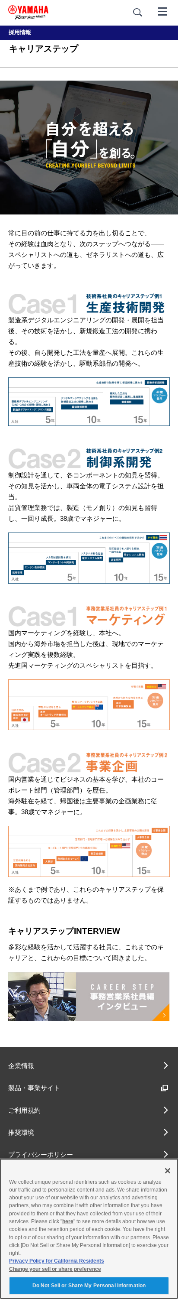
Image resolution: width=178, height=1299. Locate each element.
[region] (89, 1229)
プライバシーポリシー (40, 1154)
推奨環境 (21, 1132)
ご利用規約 (24, 1110)
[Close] (167, 1170)
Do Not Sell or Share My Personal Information (89, 1286)
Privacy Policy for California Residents (56, 1261)
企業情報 (21, 1065)
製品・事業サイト (34, 1087)
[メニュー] (162, 10)
